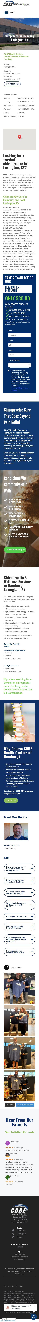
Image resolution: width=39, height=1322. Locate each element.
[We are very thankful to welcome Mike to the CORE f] (19, 988)
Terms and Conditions (19, 1257)
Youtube (21, 1237)
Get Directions (12, 84)
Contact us (11, 800)
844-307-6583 (17, 1286)
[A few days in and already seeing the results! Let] (19, 1020)
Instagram (22, 1234)
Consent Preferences (7, 1321)
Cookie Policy (19, 1259)
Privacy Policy (19, 1254)
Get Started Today (14, 549)
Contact (20, 1247)
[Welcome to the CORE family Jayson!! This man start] (19, 1085)
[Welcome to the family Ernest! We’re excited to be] (19, 1053)
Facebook (21, 1230)
